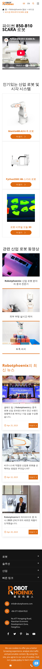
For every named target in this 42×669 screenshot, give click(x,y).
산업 (4, 570)
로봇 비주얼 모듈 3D (21, 227)
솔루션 (6, 563)
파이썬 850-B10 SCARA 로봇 (16, 12)
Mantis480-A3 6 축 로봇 (21, 131)
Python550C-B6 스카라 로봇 (21, 179)
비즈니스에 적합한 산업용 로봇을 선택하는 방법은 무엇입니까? (21, 467)
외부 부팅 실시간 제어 (21, 316)
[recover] (36, 663)
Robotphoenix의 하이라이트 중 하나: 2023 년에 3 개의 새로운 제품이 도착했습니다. (20, 520)
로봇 (4, 556)
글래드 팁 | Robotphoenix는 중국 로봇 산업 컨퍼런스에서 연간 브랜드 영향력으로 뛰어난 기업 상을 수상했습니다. (21, 412)
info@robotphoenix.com (19, 603)
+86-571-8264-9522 (17, 611)
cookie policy (16, 660)
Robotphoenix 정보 (17, 9)
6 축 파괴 (21, 349)
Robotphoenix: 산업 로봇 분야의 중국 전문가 (21, 282)
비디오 (31, 9)
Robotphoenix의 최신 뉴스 (19, 367)
